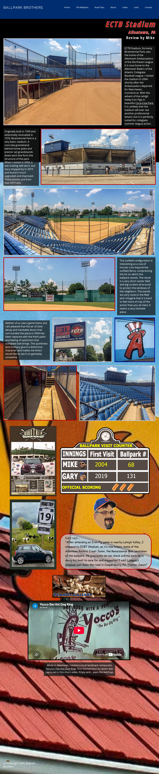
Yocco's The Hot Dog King (61, 668)
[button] (82, 7)
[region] (32, 461)
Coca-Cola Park (144, 103)
